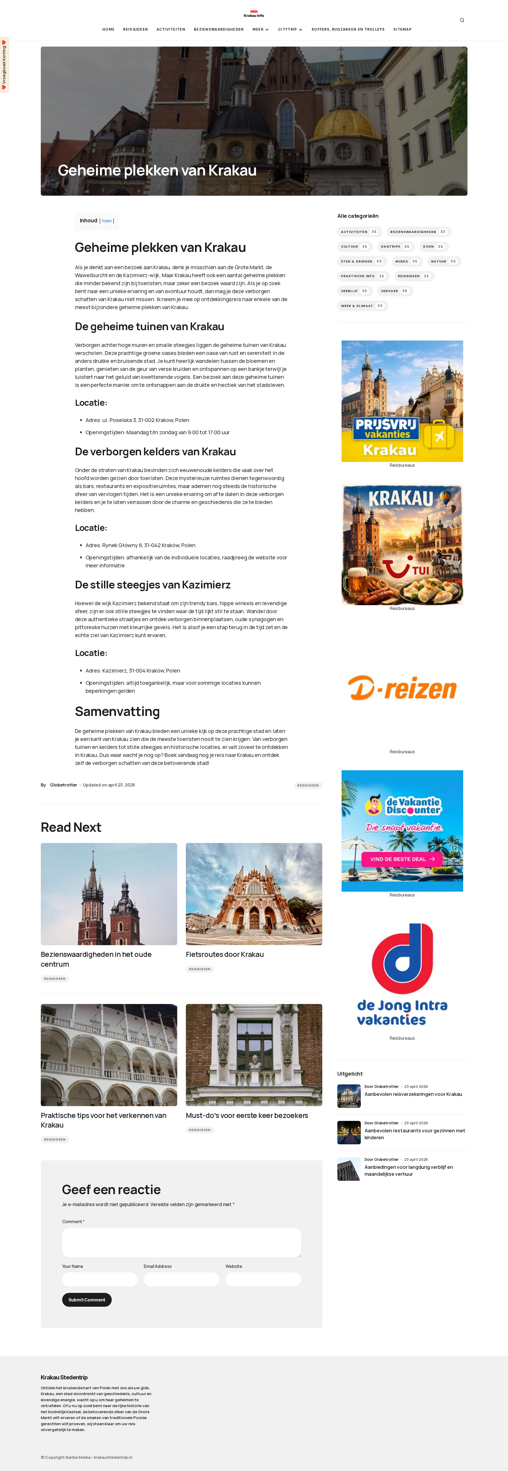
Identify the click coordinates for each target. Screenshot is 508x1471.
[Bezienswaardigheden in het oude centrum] (109, 894)
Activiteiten (359, 232)
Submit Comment (87, 1300)
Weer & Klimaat (362, 306)
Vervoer (394, 291)
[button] (462, 20)
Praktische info (362, 276)
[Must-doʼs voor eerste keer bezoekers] (254, 1055)
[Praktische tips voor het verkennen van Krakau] (109, 1055)
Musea (406, 261)
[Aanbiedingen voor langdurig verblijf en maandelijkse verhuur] (349, 1169)
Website (234, 1266)
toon (106, 221)
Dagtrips (395, 246)
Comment (73, 1221)
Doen (433, 246)
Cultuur (354, 246)
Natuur (443, 261)
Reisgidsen (308, 785)
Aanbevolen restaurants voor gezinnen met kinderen (415, 1133)
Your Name (72, 1266)
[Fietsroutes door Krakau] (254, 894)
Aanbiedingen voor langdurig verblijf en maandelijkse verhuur (409, 1170)
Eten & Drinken (361, 261)
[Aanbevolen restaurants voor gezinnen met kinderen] (349, 1132)
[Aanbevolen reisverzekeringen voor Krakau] (349, 1096)
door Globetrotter (382, 1086)
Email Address (158, 1266)
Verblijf (354, 291)
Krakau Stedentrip (64, 1377)
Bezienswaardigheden (417, 232)
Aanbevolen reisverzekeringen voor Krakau (413, 1094)
